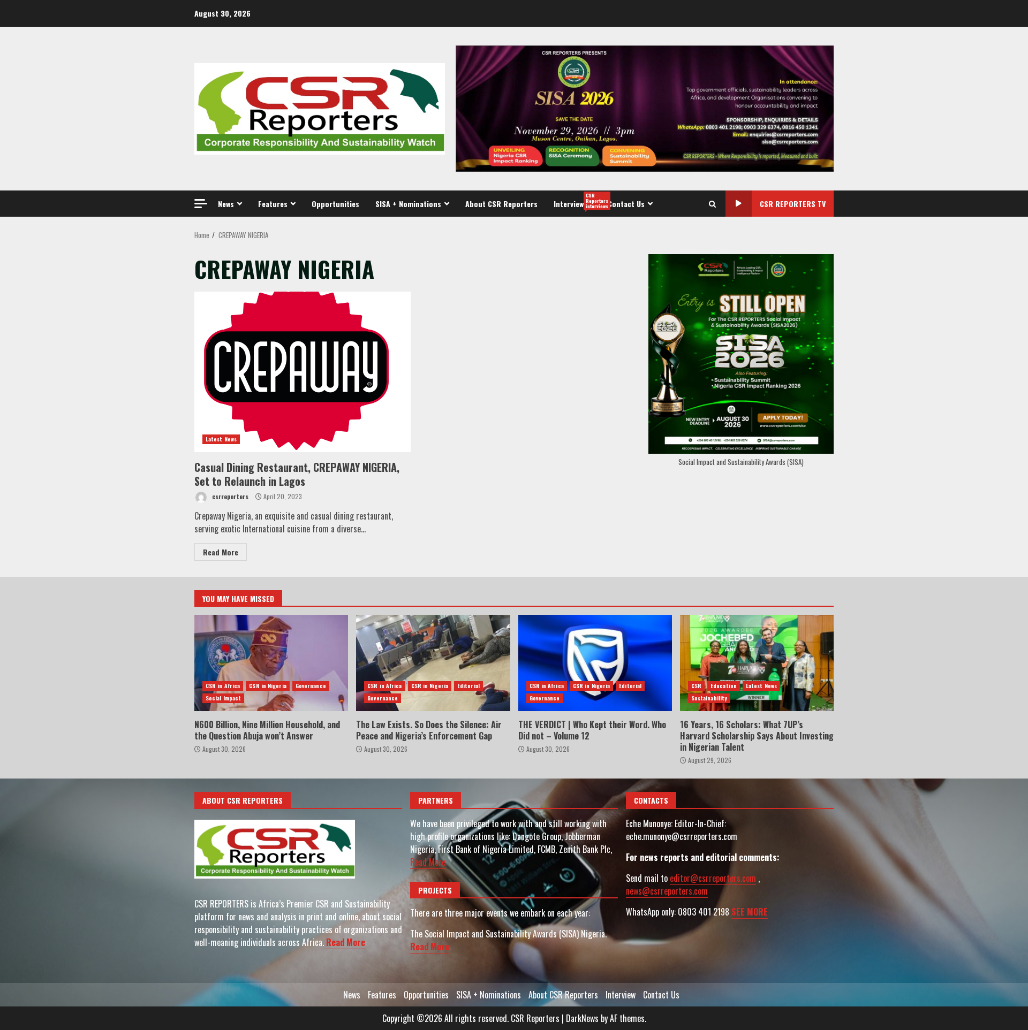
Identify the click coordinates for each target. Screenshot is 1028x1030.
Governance (311, 686)
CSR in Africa (223, 686)
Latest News (221, 439)
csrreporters (229, 496)
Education (723, 686)
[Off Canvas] (200, 203)
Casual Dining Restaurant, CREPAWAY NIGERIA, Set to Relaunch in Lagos (302, 372)
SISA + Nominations (408, 203)
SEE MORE (749, 911)
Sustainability (709, 698)
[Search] (712, 204)
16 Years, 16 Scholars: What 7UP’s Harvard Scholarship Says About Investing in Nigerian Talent (757, 663)
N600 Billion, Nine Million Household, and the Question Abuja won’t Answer (271, 663)
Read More (220, 552)
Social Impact (223, 698)
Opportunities (335, 203)
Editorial (468, 686)
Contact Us (626, 203)
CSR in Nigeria (267, 686)
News (226, 203)
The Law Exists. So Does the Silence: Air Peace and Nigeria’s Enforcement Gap (433, 663)
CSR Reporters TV (793, 203)
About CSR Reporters (501, 203)
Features (273, 203)
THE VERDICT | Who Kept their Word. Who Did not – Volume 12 (595, 663)
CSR (696, 686)
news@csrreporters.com (667, 890)
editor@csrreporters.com (713, 878)
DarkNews (582, 1018)
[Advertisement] (645, 107)
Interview (577, 201)
